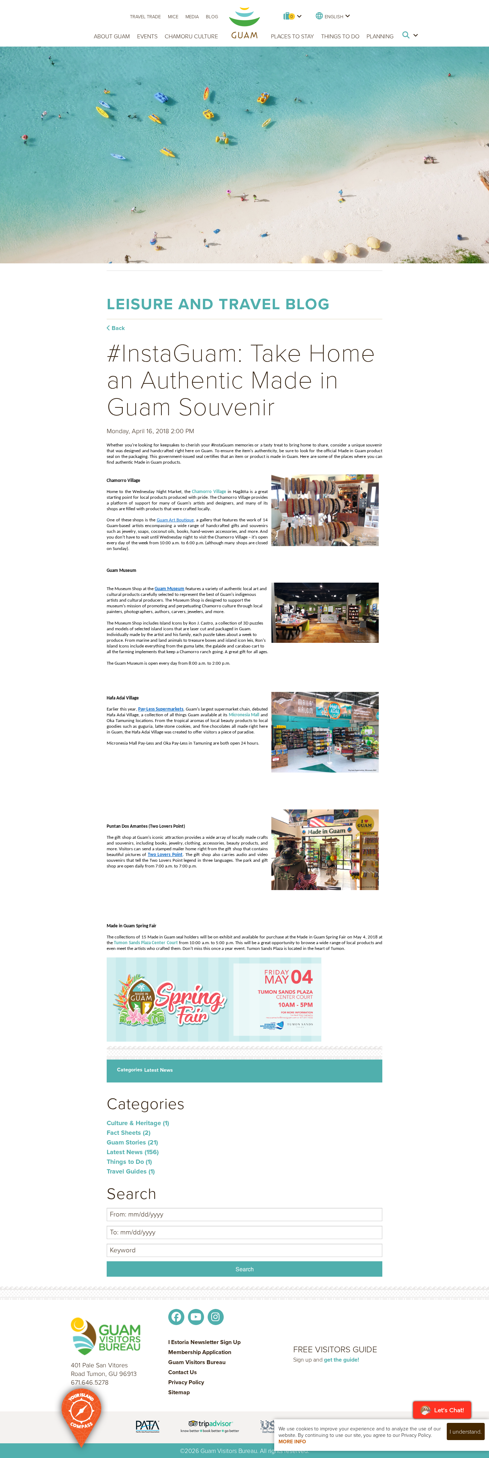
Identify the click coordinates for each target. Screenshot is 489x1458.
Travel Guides (131, 1171)
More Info (292, 1441)
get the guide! (341, 1360)
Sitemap (179, 1392)
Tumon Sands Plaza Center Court (146, 943)
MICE (173, 16)
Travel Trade (145, 16)
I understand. (466, 1431)
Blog (212, 16)
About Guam (112, 36)
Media (192, 16)
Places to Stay (292, 36)
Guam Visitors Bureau (197, 1362)
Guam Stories (132, 1142)
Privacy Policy (186, 1382)
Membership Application (199, 1352)
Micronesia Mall (244, 715)
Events (147, 36)
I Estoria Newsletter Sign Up (204, 1342)
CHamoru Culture (191, 36)
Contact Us (182, 1372)
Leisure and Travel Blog (218, 303)
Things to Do (340, 36)
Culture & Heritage (138, 1123)
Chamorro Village (209, 491)
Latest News (158, 1070)
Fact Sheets (128, 1132)
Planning (380, 36)
